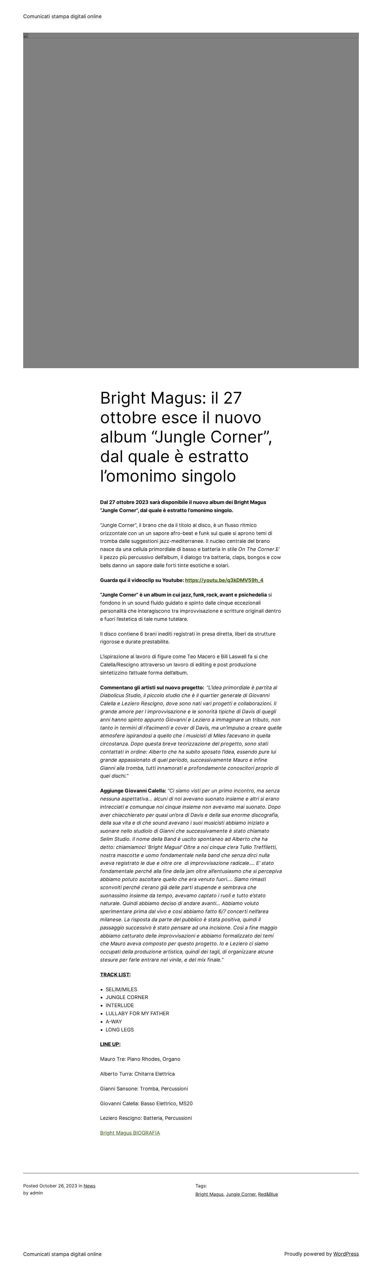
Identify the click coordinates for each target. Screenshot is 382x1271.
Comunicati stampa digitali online (62, 16)
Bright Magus (209, 1194)
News (89, 1186)
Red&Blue (268, 1194)
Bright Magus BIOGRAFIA (130, 1133)
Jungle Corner (241, 1194)
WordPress (346, 1254)
